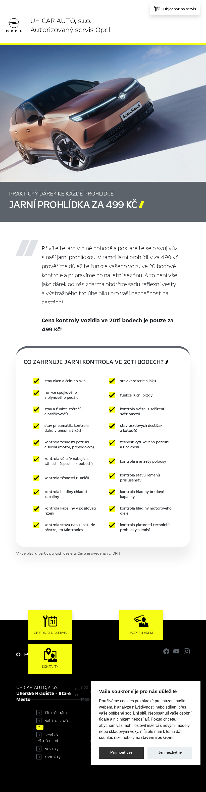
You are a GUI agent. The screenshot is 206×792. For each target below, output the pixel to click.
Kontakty (52, 756)
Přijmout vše (121, 752)
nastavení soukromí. (155, 737)
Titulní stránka (57, 712)
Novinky (51, 748)
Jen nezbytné (170, 752)
